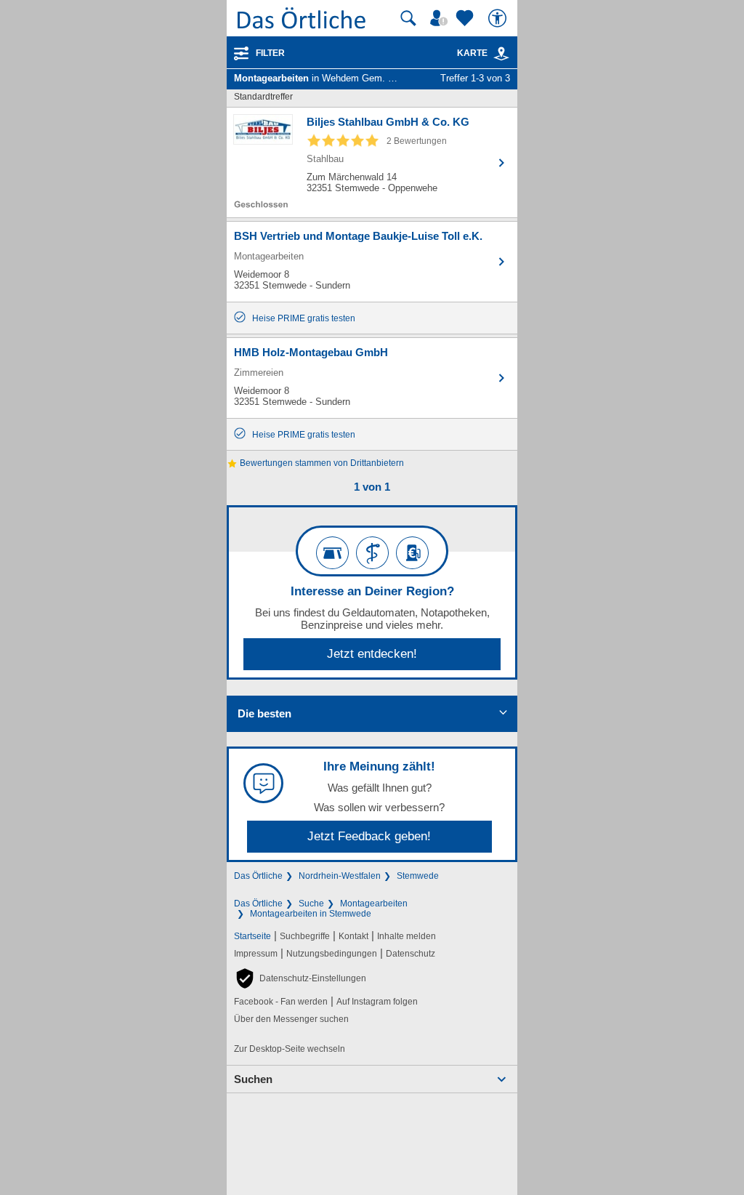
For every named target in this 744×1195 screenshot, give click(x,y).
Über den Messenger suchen (291, 1019)
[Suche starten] (408, 18)
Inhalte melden (406, 936)
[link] (501, 54)
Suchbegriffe (305, 936)
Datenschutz (410, 954)
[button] (300, 978)
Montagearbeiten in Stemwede (310, 914)
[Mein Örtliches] (441, 18)
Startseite (252, 936)
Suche (311, 903)
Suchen (253, 1079)
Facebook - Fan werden (281, 1002)
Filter (270, 53)
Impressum (256, 954)
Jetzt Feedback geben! (369, 836)
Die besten (264, 713)
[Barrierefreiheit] (499, 18)
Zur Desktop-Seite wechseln (289, 1049)
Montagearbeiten (374, 903)
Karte (472, 53)
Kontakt (353, 936)
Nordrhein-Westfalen (340, 876)
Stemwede (418, 876)
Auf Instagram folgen (377, 1002)
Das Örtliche (258, 876)
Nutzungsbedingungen (331, 954)
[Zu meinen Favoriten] (466, 18)
